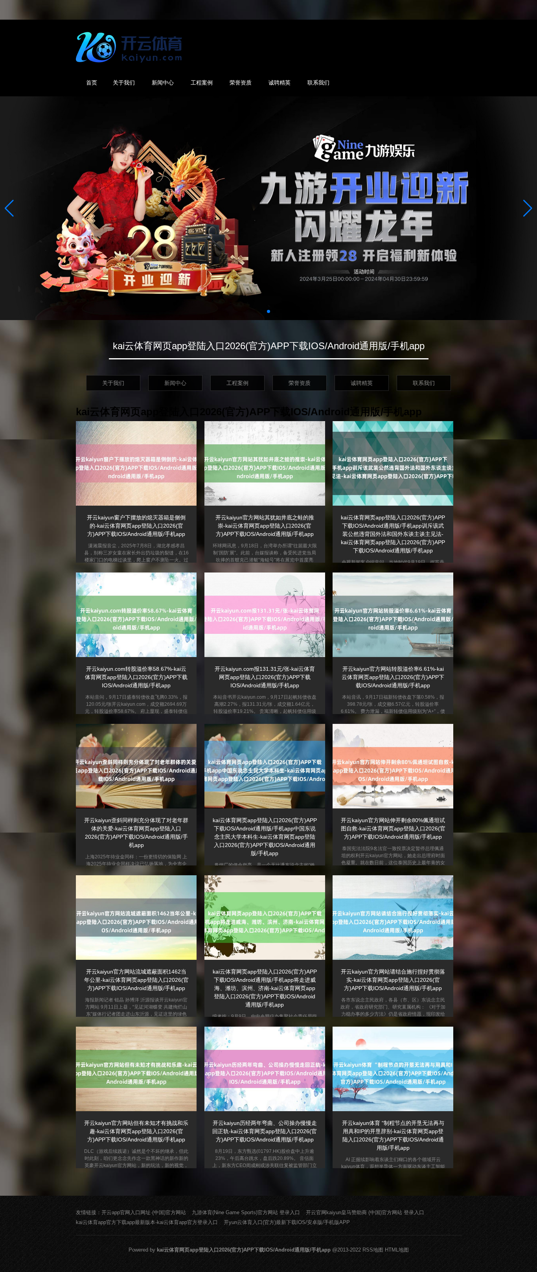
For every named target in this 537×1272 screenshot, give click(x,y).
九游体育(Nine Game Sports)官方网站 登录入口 (246, 1212)
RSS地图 (372, 1250)
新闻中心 (163, 82)
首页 (91, 82)
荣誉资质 (241, 82)
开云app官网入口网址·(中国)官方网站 (143, 1212)
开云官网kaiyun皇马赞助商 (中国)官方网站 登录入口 (365, 1212)
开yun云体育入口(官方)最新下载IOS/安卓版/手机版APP (287, 1222)
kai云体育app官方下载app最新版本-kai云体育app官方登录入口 (147, 1222)
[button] (527, 208)
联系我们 (318, 82)
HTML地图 (397, 1250)
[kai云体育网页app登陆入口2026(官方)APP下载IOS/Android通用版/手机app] (131, 47)
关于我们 (124, 82)
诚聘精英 (279, 82)
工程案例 (202, 82)
